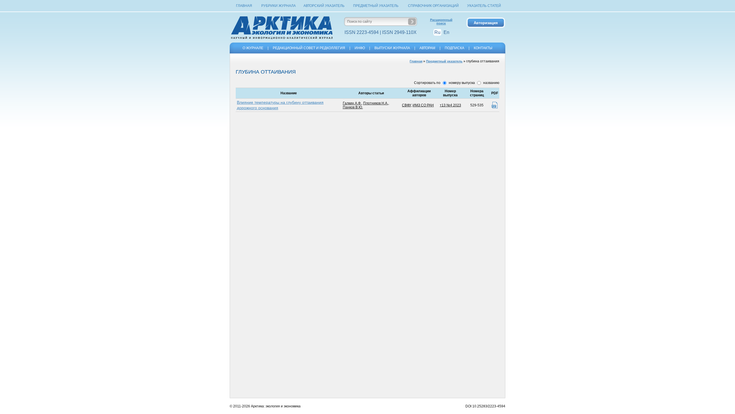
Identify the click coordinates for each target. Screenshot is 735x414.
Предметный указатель (376, 6)
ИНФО (360, 48)
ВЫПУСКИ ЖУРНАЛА (392, 48)
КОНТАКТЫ (483, 48)
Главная (244, 6)
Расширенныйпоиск (441, 21)
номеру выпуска (461, 83)
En (446, 32)
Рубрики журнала (278, 6)
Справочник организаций (433, 6)
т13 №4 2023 (450, 105)
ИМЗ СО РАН (423, 105)
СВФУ (406, 105)
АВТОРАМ (427, 48)
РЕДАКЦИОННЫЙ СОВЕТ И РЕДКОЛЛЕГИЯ (309, 48)
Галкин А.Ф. (352, 103)
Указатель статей (484, 6)
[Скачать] (495, 105)
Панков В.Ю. (353, 107)
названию (490, 83)
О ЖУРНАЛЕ (253, 48)
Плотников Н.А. (375, 103)
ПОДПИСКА (454, 48)
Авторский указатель (324, 6)
